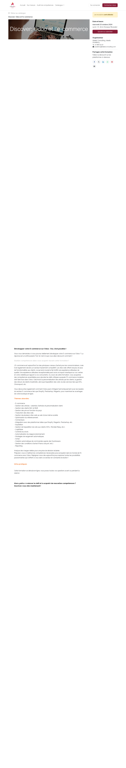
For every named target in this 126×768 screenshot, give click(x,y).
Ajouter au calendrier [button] (105, 32)
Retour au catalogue (17, 13)
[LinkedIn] (103, 62)
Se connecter (95, 5)
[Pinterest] (112, 62)
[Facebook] (94, 62)
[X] (99, 62)
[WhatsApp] (107, 62)
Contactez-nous (110, 5)
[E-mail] (94, 66)
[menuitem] (22, 5)
